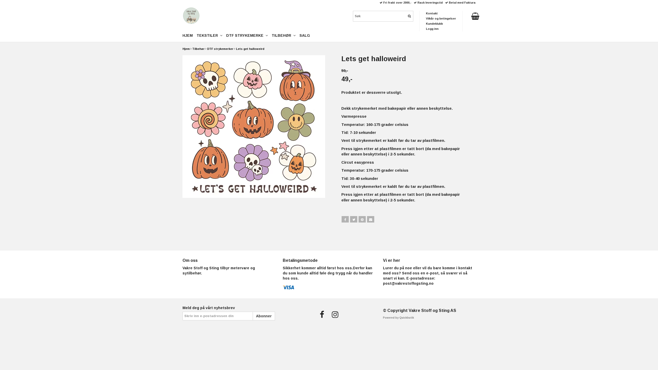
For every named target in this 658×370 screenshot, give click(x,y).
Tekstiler (208, 35)
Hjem (186, 48)
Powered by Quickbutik (398, 317)
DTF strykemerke (246, 35)
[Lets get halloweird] (253, 126)
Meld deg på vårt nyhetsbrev (208, 308)
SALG (304, 35)
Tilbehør (198, 48)
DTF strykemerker (220, 48)
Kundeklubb (434, 23)
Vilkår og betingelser (441, 18)
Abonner (264, 316)
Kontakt (432, 13)
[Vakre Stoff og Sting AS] (191, 15)
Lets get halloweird (250, 48)
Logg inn (432, 28)
